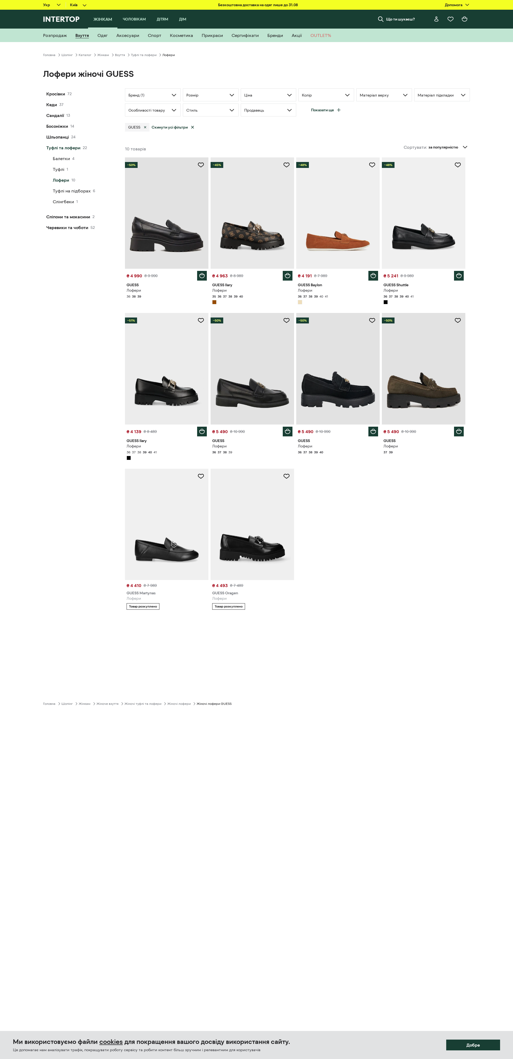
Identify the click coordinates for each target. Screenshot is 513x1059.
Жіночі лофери (179, 703)
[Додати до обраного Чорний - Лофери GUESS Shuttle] (457, 165)
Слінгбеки (63, 201)
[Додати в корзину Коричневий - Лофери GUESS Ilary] (287, 276)
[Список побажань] (450, 19)
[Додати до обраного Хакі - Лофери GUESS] (457, 320)
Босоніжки (57, 126)
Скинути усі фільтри (170, 127)
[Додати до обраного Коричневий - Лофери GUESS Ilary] (286, 165)
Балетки (61, 158)
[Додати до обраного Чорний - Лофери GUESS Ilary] (201, 320)
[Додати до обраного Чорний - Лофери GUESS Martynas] (201, 476)
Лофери (61, 180)
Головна (49, 55)
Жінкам (103, 55)
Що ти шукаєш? (400, 19)
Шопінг (67, 55)
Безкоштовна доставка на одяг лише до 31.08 (258, 5)
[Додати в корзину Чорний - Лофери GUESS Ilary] (202, 431)
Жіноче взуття (107, 703)
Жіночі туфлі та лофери (142, 703)
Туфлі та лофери (143, 55)
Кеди (51, 104)
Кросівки (55, 94)
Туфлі (58, 169)
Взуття (120, 55)
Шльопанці (57, 137)
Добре (473, 1045)
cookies (111, 1042)
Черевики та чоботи (67, 227)
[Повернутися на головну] (61, 19)
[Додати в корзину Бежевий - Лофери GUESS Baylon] (373, 276)
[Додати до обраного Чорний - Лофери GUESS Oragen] (286, 476)
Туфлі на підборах (72, 191)
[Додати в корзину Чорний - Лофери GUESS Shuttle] (459, 276)
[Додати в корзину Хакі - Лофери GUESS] (459, 431)
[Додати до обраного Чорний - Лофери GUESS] (201, 165)
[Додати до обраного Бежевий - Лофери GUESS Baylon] (372, 165)
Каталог (85, 55)
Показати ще (322, 110)
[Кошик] (464, 19)
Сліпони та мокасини (68, 217)
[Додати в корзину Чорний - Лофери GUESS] (202, 276)
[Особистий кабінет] (436, 19)
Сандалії (55, 115)
